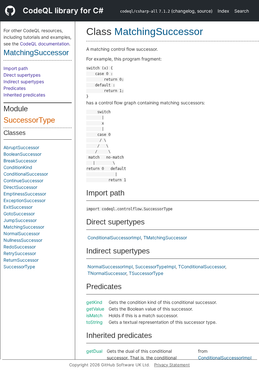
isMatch (94, 315)
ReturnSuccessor (21, 260)
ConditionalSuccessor (25, 174)
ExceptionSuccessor (24, 200)
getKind (94, 302)
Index (223, 11)
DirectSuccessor (20, 187)
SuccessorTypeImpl (155, 266)
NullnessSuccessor (22, 240)
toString (94, 322)
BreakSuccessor (20, 160)
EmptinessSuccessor (24, 193)
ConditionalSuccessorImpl (114, 237)
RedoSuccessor (19, 246)
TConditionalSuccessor (201, 266)
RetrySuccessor (19, 253)
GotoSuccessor (19, 213)
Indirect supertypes (23, 81)
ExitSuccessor (18, 207)
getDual (94, 351)
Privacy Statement (172, 364)
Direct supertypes (21, 75)
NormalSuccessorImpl (110, 266)
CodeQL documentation (44, 43)
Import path (15, 68)
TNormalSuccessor (106, 273)
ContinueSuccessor (23, 180)
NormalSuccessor (21, 233)
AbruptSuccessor (21, 147)
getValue (95, 308)
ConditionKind (17, 167)
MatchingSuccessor (36, 52)
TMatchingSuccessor (165, 237)
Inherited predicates (24, 94)
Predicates (14, 88)
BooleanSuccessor (22, 154)
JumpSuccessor (20, 220)
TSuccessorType (146, 273)
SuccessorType (29, 120)
